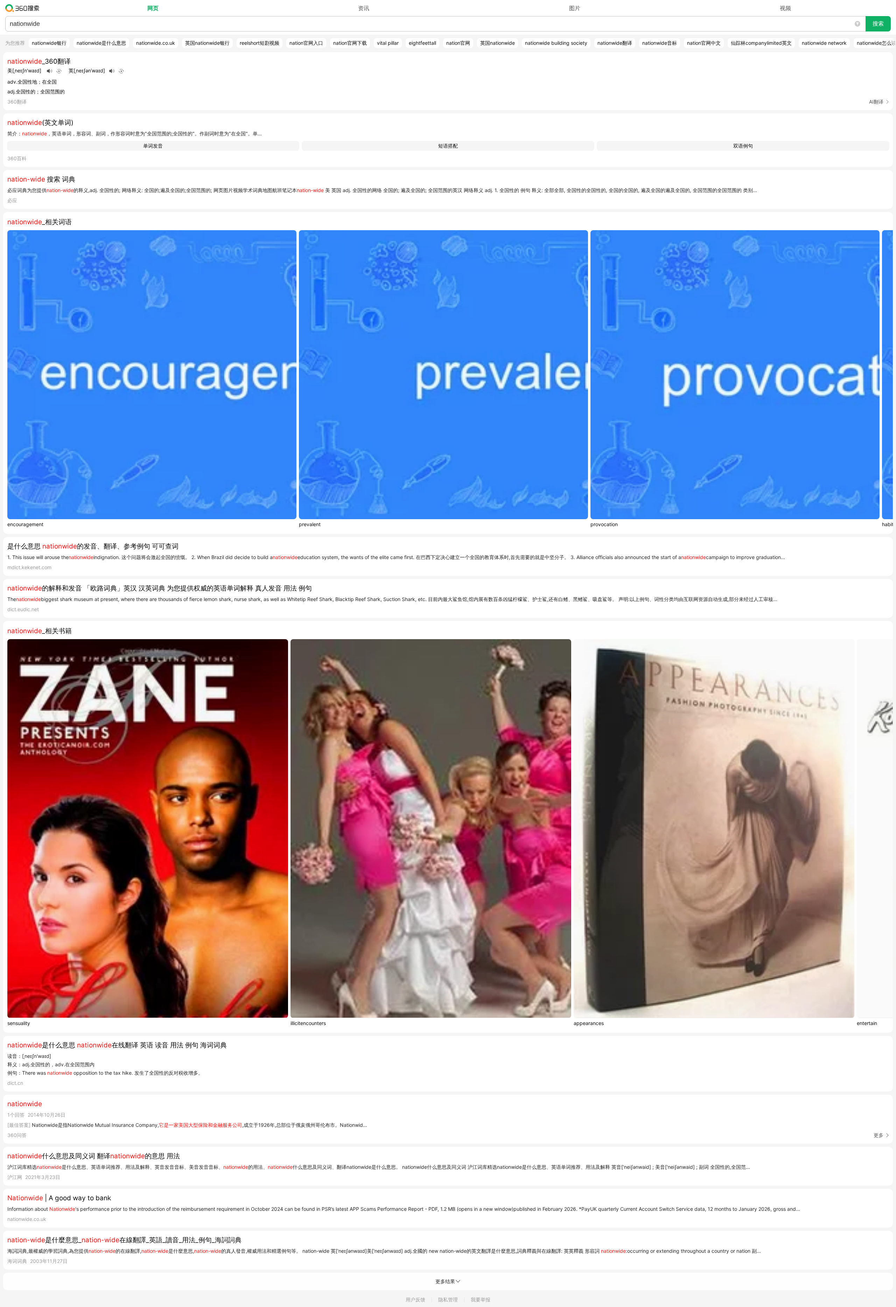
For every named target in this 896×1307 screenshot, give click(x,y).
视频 (785, 8)
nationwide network (824, 43)
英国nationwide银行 (207, 43)
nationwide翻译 (614, 43)
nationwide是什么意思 (101, 43)
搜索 (878, 24)
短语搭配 (448, 146)
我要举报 (480, 1299)
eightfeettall (422, 43)
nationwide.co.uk (155, 43)
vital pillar (388, 43)
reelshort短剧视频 (259, 43)
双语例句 (743, 146)
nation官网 (458, 43)
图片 (574, 8)
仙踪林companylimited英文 (761, 43)
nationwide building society (556, 43)
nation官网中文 (704, 43)
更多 (878, 1135)
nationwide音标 (659, 43)
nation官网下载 (350, 43)
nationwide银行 (49, 43)
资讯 (363, 8)
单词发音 (153, 146)
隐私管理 (448, 1299)
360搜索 (24, 8)
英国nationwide (497, 43)
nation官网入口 (306, 43)
